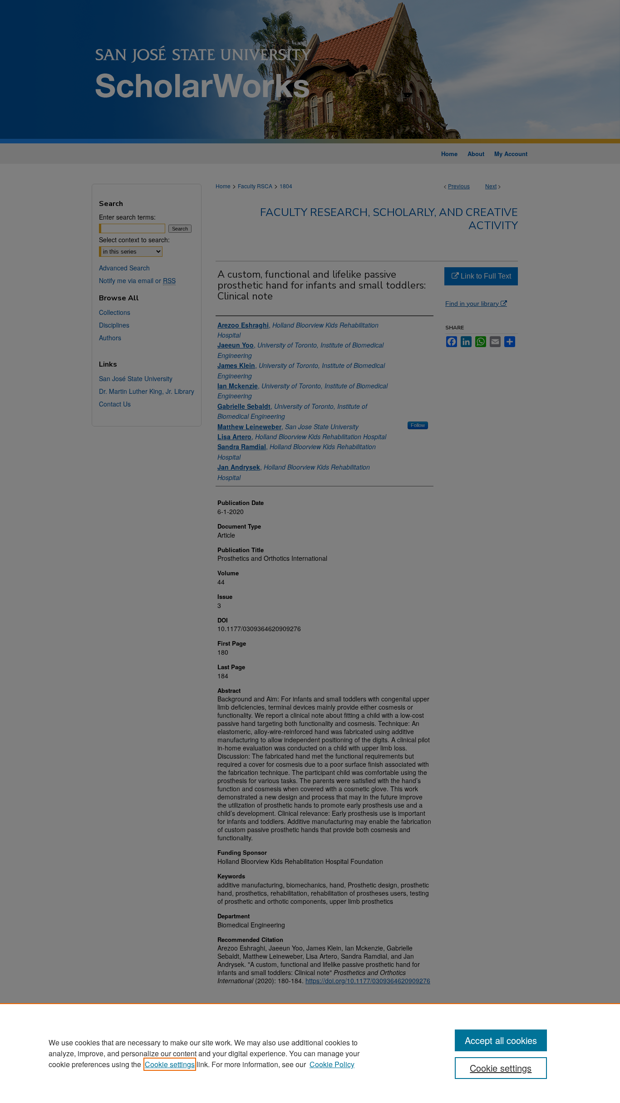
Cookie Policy (332, 1064)
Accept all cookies (501, 1040)
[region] (310, 1053)
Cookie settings (170, 1064)
